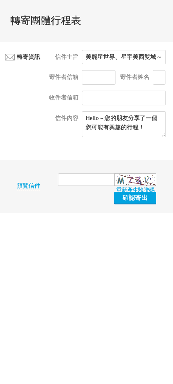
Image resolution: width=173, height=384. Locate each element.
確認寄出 (135, 197)
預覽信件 (28, 186)
